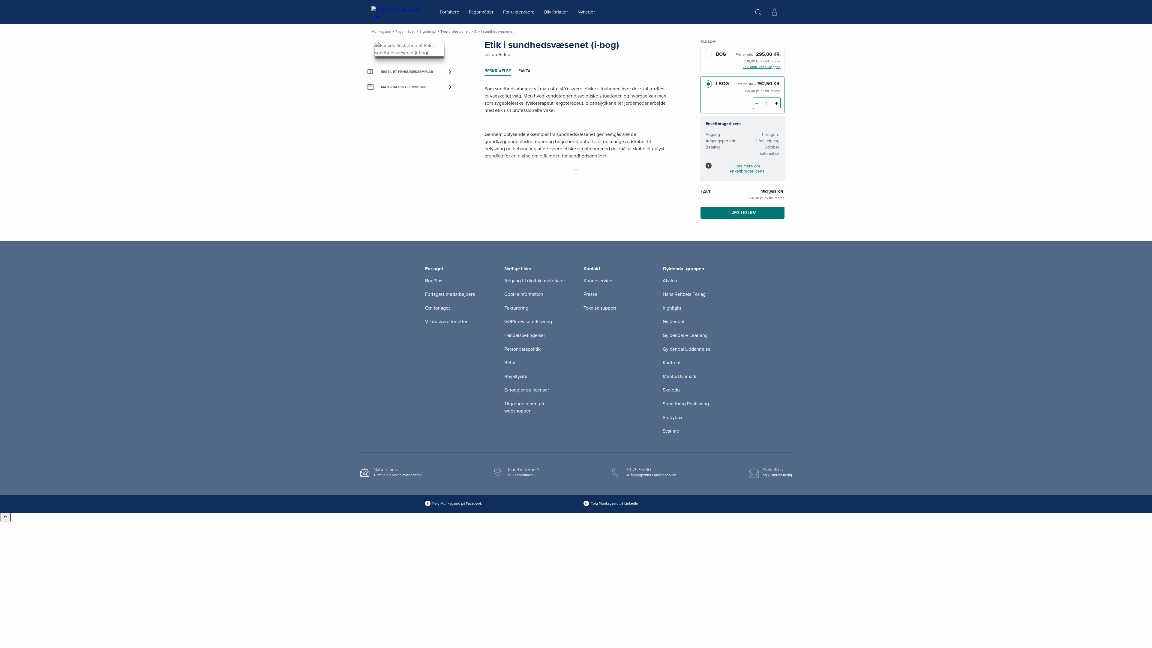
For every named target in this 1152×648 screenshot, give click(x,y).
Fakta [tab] (524, 71)
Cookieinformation (523, 294)
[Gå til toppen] (5, 517)
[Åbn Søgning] (758, 12)
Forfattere (449, 12)
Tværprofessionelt (455, 31)
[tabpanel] (576, 129)
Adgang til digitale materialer (534, 281)
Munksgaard (381, 31)
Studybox (672, 418)
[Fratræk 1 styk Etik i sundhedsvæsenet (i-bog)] (757, 103)
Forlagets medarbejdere (450, 294)
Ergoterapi (427, 31)
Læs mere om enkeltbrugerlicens (747, 169)
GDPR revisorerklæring (528, 322)
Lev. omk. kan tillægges (762, 67)
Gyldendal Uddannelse (686, 349)
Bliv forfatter (556, 12)
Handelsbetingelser (524, 335)
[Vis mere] (576, 170)
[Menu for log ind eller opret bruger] (774, 12)
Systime (671, 431)
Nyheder (586, 12)
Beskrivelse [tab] (497, 71)
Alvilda (670, 281)
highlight (672, 308)
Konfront (672, 363)
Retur (510, 363)
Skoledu (671, 390)
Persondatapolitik (522, 349)
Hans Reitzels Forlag (684, 294)
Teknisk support (600, 308)
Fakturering (516, 308)
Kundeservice (598, 281)
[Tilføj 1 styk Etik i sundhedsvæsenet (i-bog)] (776, 103)
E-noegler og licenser (526, 390)
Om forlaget (437, 308)
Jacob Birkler (498, 55)
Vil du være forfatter (446, 322)
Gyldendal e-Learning (685, 335)
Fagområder (481, 12)
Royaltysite (515, 377)
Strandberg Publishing (686, 404)
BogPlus (433, 281)
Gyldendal (673, 322)
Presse (590, 294)
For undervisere (519, 12)
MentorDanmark (679, 377)
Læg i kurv (742, 213)
